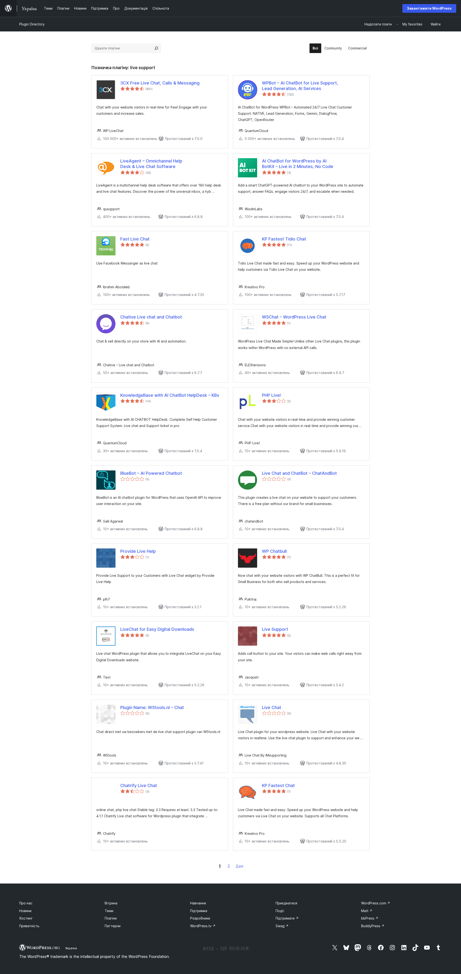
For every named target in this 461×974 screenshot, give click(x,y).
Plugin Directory (32, 24)
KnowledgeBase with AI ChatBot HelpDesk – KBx (169, 395)
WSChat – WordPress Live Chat (294, 316)
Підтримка (198, 911)
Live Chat (271, 707)
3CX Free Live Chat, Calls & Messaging (160, 82)
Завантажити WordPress (429, 8)
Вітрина (111, 903)
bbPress (369, 918)
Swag (282, 926)
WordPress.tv (203, 926)
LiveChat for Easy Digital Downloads (157, 629)
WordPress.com (375, 903)
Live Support (275, 629)
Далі (239, 866)
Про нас (25, 903)
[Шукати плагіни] (156, 48)
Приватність (29, 926)
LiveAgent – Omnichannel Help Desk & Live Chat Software (151, 163)
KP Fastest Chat (278, 785)
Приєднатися (286, 903)
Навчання (198, 903)
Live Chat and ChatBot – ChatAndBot (299, 473)
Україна (71, 948)
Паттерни (113, 926)
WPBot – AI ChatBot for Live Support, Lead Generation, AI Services (300, 85)
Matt (366, 911)
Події (280, 911)
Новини (25, 911)
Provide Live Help (138, 551)
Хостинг (26, 918)
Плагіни (111, 918)
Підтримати (287, 918)
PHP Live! (271, 395)
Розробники (200, 918)
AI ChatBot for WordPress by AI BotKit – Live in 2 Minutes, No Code (297, 163)
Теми (109, 911)
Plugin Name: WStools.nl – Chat (152, 707)
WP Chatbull (274, 551)
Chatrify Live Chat (138, 785)
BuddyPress (372, 926)
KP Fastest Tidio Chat (284, 238)
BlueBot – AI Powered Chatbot (151, 473)
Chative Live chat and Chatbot (151, 316)
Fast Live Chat (135, 238)
